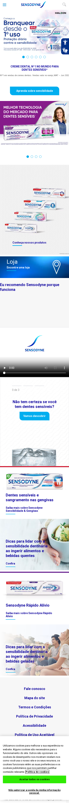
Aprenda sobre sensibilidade (34, 90)
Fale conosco (34, 689)
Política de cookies (37, 771)
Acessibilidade (34, 725)
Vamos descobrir (34, 415)
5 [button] (40, 57)
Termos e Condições (34, 707)
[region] (34, 768)
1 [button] (23, 57)
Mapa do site (34, 698)
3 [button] (32, 57)
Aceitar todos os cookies (34, 779)
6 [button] (44, 57)
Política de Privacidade (34, 716)
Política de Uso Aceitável (34, 735)
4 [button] (36, 57)
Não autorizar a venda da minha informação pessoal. (34, 792)
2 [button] (27, 57)
